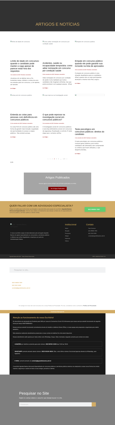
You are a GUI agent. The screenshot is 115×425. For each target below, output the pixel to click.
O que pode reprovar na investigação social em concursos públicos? (54, 117)
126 (64, 159)
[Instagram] (17, 246)
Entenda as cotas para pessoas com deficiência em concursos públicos (23, 117)
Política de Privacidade (89, 305)
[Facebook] (12, 246)
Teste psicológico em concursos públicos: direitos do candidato (89, 131)
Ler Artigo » (13, 88)
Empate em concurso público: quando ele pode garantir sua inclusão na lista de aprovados (89, 63)
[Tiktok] (32, 299)
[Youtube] (28, 246)
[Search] (94, 404)
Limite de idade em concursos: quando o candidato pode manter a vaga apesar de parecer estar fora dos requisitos (24, 66)
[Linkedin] (22, 246)
